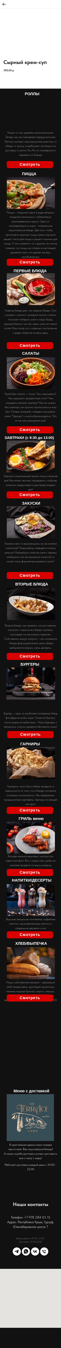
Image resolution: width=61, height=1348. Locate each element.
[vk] (35, 1251)
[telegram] (17, 1251)
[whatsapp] (26, 1251)
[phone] (44, 1251)
